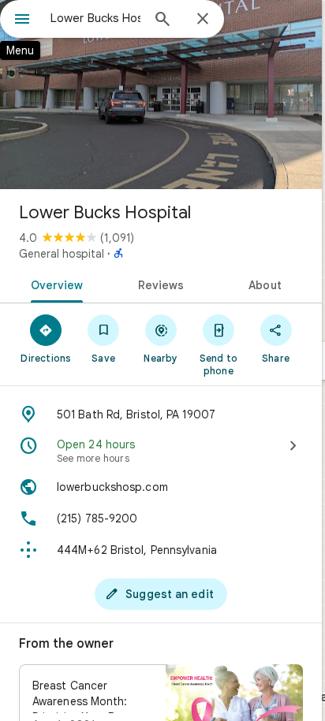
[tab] (54, 284)
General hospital (61, 254)
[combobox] (95, 18)
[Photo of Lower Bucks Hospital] (161, 94)
